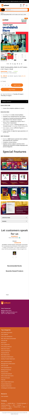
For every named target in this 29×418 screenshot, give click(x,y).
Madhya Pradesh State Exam (8, 359)
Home (2, 13)
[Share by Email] (21, 64)
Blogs (10, 407)
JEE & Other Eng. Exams (6, 332)
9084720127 (8, 310)
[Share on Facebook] (10, 64)
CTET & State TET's (5, 344)
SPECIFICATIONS (6, 217)
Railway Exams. (4, 371)
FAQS (24, 407)
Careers (19, 405)
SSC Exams (3, 342)
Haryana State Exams (6, 384)
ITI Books (3, 379)
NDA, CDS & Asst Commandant (8, 338)
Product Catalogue (21, 403)
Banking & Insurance (6, 369)
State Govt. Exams (5, 348)
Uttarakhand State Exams (7, 357)
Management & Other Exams (8, 363)
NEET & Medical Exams (6, 361)
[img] (14, 236)
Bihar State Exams (5, 354)
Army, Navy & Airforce (6, 346)
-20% (26, 18)
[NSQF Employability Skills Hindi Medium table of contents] (17, 57)
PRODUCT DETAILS (6, 101)
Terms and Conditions (6, 408)
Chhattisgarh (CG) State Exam (8, 388)
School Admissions (5, 350)
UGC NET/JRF (4, 340)
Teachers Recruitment (6, 373)
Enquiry (4, 81)
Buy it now (12, 89)
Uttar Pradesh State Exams (7, 382)
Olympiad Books (5, 352)
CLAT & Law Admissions (6, 336)
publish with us (11, 403)
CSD (14, 405)
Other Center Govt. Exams (7, 375)
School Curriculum (5, 378)
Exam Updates (4, 396)
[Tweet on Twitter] (12, 64)
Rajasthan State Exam (6, 386)
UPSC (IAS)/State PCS (6, 367)
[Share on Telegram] (17, 64)
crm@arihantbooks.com (11, 312)
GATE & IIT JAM (4, 365)
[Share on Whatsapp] (19, 64)
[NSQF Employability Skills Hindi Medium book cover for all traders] (4, 57)
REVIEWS (4, 221)
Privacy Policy (17, 407)
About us (3, 403)
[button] (4, 71)
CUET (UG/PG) (4, 334)
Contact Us (3, 407)
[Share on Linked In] (15, 64)
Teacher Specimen (5, 405)
